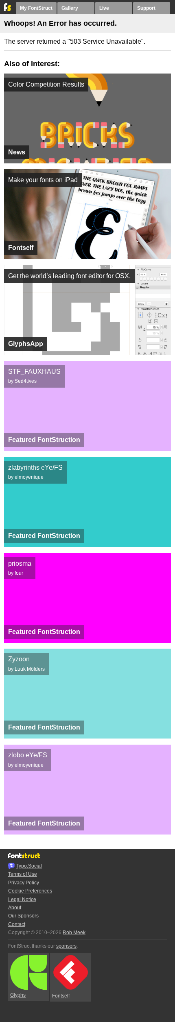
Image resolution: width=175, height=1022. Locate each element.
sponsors (66, 946)
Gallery (69, 8)
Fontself (61, 996)
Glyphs (18, 995)
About (14, 907)
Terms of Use (22, 874)
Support (146, 8)
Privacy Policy (23, 883)
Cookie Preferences (30, 891)
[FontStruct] (8, 9)
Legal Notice (22, 899)
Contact (16, 924)
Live (104, 8)
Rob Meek (74, 932)
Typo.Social (29, 866)
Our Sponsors (23, 916)
